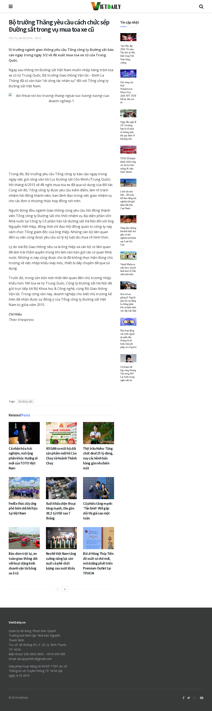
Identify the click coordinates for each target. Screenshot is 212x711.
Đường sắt (26, 401)
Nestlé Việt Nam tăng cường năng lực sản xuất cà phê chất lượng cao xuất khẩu (61, 561)
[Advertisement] (61, 362)
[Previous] (57, 589)
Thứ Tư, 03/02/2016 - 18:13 (25, 38)
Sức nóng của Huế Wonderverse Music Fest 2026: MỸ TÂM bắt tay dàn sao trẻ (128, 92)
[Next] (65, 589)
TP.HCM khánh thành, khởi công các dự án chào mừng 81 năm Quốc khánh (128, 165)
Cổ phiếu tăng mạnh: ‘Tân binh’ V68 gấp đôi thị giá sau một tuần (98, 510)
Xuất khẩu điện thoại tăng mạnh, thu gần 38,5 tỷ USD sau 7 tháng (61, 510)
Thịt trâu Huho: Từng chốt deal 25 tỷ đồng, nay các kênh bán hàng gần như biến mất (98, 458)
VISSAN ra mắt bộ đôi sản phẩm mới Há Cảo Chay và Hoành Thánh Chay (61, 455)
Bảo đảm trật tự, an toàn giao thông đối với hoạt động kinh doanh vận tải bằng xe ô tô (23, 563)
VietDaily (23, 697)
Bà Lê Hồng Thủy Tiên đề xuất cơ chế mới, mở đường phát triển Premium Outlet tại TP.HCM (98, 563)
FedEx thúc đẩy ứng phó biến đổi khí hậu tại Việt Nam (23, 508)
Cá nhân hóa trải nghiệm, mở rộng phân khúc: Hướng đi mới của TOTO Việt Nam (23, 458)
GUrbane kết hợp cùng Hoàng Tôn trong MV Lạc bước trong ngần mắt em (128, 374)
